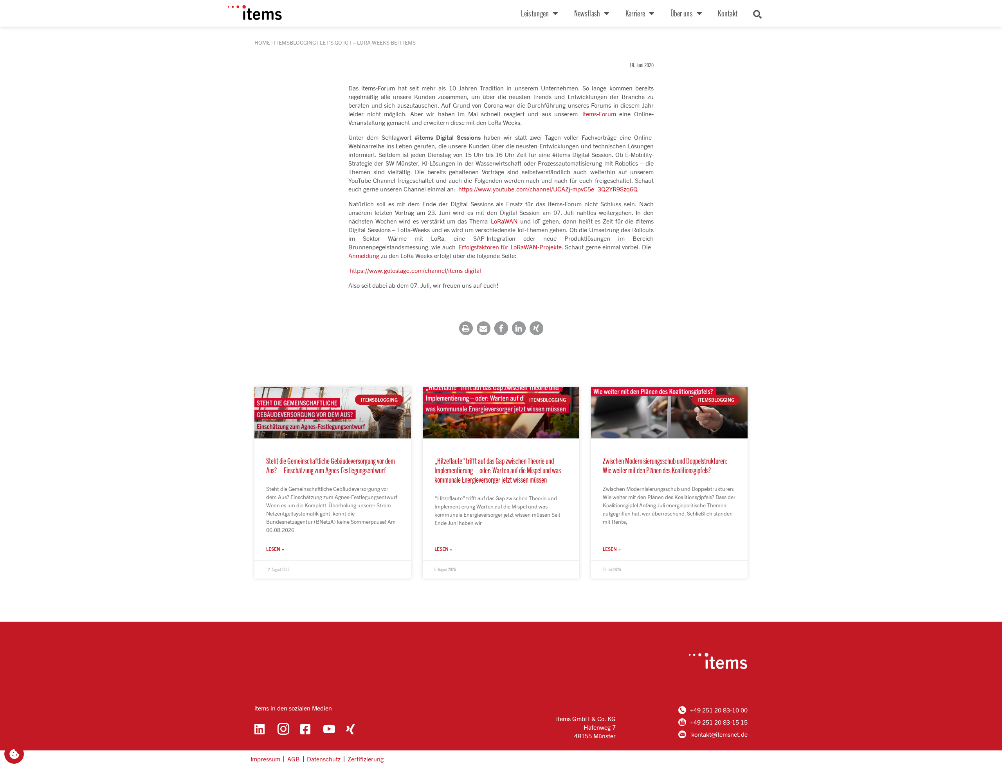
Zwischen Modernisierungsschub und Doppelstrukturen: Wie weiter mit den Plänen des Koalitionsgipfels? (665, 465)
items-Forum (599, 113)
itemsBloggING (295, 42)
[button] (466, 328)
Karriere (635, 13)
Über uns (681, 13)
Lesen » (275, 549)
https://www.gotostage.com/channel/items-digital (415, 270)
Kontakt (727, 13)
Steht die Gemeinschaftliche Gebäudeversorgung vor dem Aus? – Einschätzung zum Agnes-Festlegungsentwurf (330, 465)
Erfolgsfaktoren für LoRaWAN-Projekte (510, 247)
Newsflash (587, 13)
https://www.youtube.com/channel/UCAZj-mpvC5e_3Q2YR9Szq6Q (548, 189)
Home (262, 42)
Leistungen (535, 13)
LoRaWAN (504, 221)
